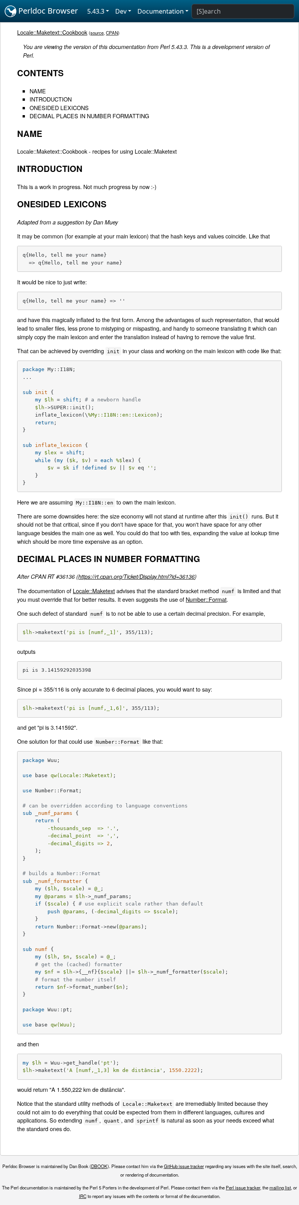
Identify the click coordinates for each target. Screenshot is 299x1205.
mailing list (280, 1187)
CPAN (112, 33)
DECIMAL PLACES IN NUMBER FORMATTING (89, 116)
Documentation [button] (160, 11)
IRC (82, 1196)
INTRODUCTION (51, 99)
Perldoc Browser (47, 10)
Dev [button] (121, 11)
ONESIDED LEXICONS (59, 107)
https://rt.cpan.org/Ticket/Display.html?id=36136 (136, 576)
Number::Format (206, 599)
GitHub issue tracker (184, 1166)
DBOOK (99, 1166)
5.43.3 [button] (95, 11)
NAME (38, 91)
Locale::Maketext (94, 591)
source (97, 33)
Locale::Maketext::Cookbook (52, 32)
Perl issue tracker (243, 1187)
